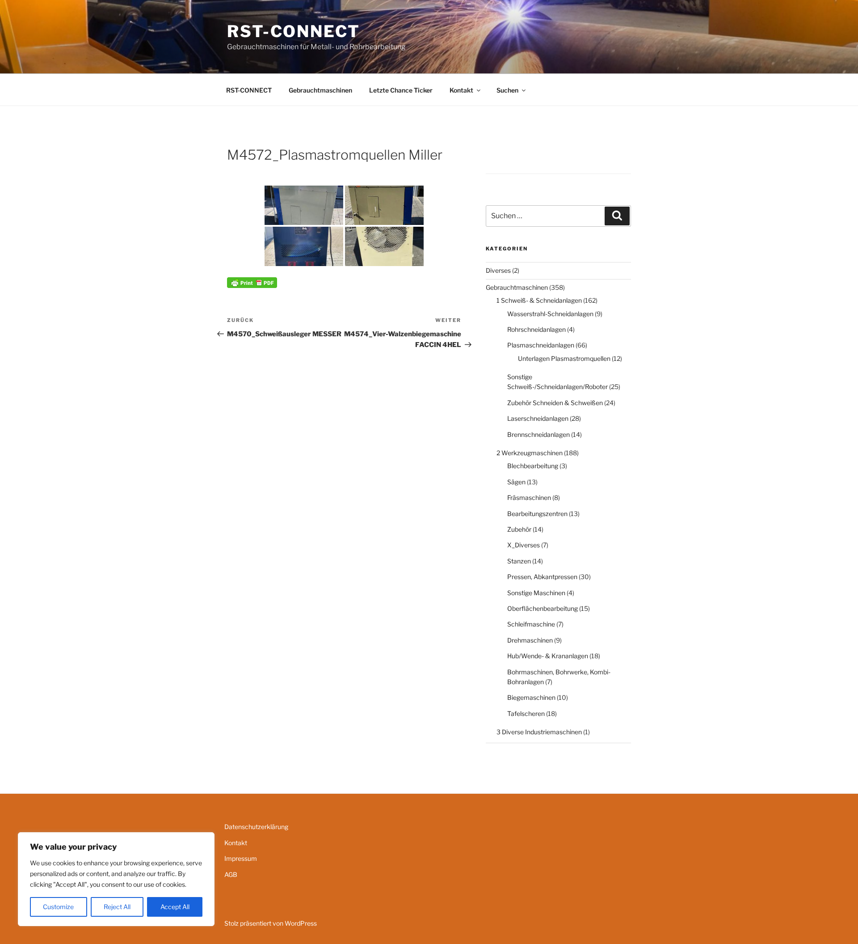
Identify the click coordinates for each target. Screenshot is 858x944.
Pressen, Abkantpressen (542, 576)
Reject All (117, 906)
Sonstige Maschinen (536, 593)
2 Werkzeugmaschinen (529, 453)
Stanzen (519, 561)
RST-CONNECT (293, 31)
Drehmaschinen (530, 640)
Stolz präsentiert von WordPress (270, 923)
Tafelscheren (526, 713)
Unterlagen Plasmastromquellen (564, 358)
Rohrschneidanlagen (536, 329)
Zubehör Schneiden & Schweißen (555, 402)
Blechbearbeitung (532, 466)
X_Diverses (523, 545)
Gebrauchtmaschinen (320, 90)
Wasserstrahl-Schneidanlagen (550, 313)
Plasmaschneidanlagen (540, 345)
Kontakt (461, 90)
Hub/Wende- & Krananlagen (547, 656)
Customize (58, 906)
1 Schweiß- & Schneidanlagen (539, 300)
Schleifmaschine (531, 624)
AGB (230, 874)
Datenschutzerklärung (256, 826)
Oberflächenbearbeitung (542, 608)
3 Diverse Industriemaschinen (539, 732)
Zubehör (519, 529)
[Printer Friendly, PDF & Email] (252, 282)
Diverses (498, 270)
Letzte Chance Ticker (401, 90)
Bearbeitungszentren (537, 513)
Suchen (507, 90)
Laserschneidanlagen (537, 418)
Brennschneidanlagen (538, 434)
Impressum (240, 858)
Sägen (516, 482)
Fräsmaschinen (529, 497)
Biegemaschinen (531, 697)
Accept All (174, 906)
